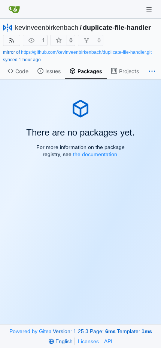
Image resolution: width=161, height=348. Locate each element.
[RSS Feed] (11, 40)
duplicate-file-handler (117, 27)
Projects (129, 71)
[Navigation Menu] (149, 9)
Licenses (88, 341)
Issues (53, 71)
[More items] (152, 71)
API (108, 341)
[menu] (61, 341)
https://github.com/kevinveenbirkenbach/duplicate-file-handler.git (86, 52)
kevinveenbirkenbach (46, 27)
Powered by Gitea (30, 331)
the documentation (95, 154)
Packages (90, 71)
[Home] (14, 9)
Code (21, 71)
